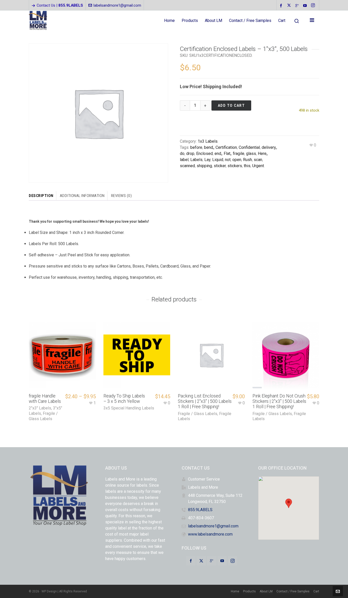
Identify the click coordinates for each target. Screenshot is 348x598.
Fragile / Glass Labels (43, 416)
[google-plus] (297, 5)
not (228, 159)
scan (258, 159)
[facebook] (281, 5)
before (196, 147)
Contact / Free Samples (293, 591)
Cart (316, 591)
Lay (207, 159)
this (247, 165)
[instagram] (313, 6)
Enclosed (204, 153)
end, (218, 153)
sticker (220, 165)
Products (249, 591)
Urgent (258, 165)
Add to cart (231, 105)
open (236, 159)
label (184, 159)
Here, (262, 153)
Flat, (227, 153)
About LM (266, 591)
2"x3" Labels (40, 408)
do (182, 153)
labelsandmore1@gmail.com (117, 5)
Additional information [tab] (82, 196)
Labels (196, 159)
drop (190, 153)
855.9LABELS (200, 509)
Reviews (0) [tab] (121, 196)
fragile (238, 153)
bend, (209, 147)
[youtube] (305, 5)
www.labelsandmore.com (210, 534)
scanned (187, 165)
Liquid (217, 159)
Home (235, 591)
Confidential (249, 147)
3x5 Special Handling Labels (128, 408)
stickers (234, 165)
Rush (247, 159)
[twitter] (289, 6)
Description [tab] (41, 196)
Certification (226, 147)
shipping (204, 165)
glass (251, 153)
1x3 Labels (208, 141)
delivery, (269, 147)
